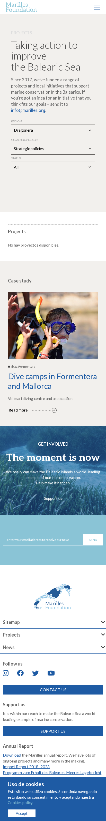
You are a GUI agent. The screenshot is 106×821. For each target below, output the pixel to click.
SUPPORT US (53, 731)
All (16, 167)
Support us (53, 498)
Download (12, 754)
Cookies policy (20, 802)
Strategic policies (29, 148)
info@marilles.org (28, 110)
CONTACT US (53, 689)
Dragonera (23, 130)
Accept (22, 813)
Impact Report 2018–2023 (26, 766)
